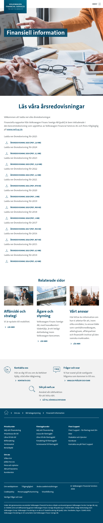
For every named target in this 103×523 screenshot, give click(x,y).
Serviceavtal (9, 444)
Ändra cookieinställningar (47, 486)
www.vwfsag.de (14, 129)
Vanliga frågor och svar (13, 497)
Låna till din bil (10, 437)
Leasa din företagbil (44, 433)
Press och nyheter (11, 465)
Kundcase (72, 440)
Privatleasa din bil (11, 433)
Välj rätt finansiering (12, 430)
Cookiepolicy (9, 492)
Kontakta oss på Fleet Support (80, 444)
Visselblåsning (48, 492)
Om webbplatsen (11, 486)
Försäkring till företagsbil (46, 440)
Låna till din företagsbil (45, 437)
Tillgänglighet (27, 486)
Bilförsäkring (9, 440)
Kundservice (9, 472)
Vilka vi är (8, 458)
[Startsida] (6, 413)
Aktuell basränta (11, 469)
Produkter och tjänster (77, 437)
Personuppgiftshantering (28, 492)
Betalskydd (8, 448)
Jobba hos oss (9, 462)
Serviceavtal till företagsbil (47, 444)
